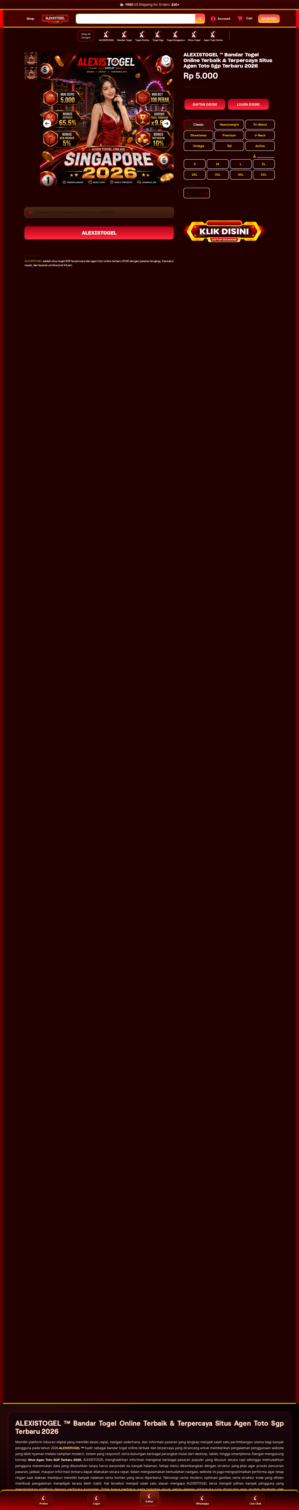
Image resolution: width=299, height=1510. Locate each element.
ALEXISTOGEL (99, 233)
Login (96, 1503)
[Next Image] (166, 123)
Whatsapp (202, 1503)
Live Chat (255, 1503)
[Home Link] (55, 18)
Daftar (149, 1501)
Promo (43, 1503)
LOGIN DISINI (248, 104)
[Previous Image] (47, 123)
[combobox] (135, 19)
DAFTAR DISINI (205, 104)
